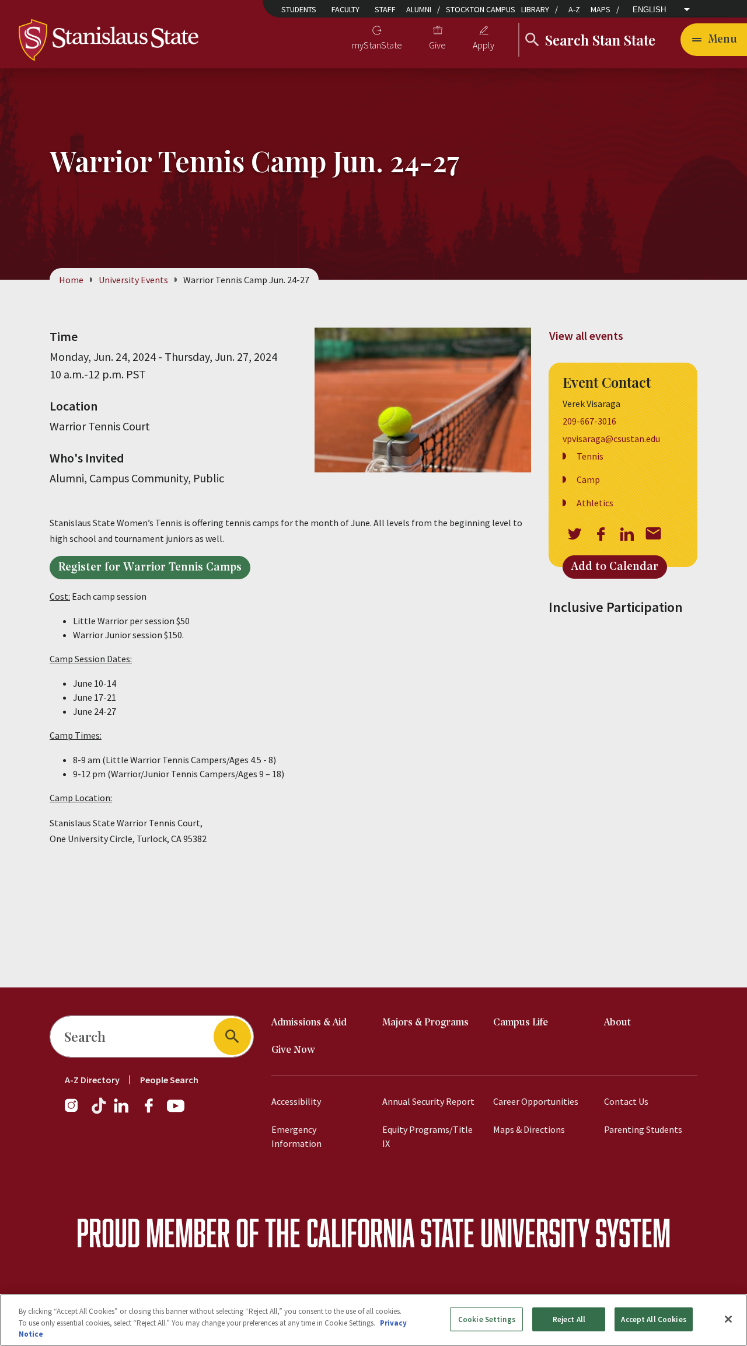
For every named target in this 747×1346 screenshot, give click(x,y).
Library (535, 9)
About (617, 1022)
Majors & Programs (425, 1022)
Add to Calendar (614, 567)
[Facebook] (153, 1111)
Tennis (590, 456)
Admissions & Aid (309, 1022)
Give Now (293, 1050)
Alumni (418, 9)
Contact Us (626, 1101)
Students (298, 9)
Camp (588, 479)
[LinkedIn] (122, 1111)
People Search (169, 1080)
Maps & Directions (529, 1129)
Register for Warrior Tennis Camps (150, 567)
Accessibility (296, 1101)
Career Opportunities (535, 1101)
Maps (600, 9)
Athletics (595, 503)
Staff (385, 9)
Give (437, 45)
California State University (447, 1232)
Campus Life (520, 1022)
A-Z (574, 9)
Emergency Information (296, 1136)
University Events (133, 280)
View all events (586, 335)
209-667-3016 (589, 421)
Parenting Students (643, 1129)
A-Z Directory (92, 1080)
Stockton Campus (480, 9)
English (649, 9)
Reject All (569, 1319)
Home (71, 280)
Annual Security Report (428, 1101)
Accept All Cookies (653, 1319)
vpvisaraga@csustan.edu (611, 438)
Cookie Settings (486, 1319)
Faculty (345, 9)
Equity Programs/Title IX (427, 1136)
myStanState (377, 45)
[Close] (728, 1319)
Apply (483, 45)
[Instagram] (76, 1111)
